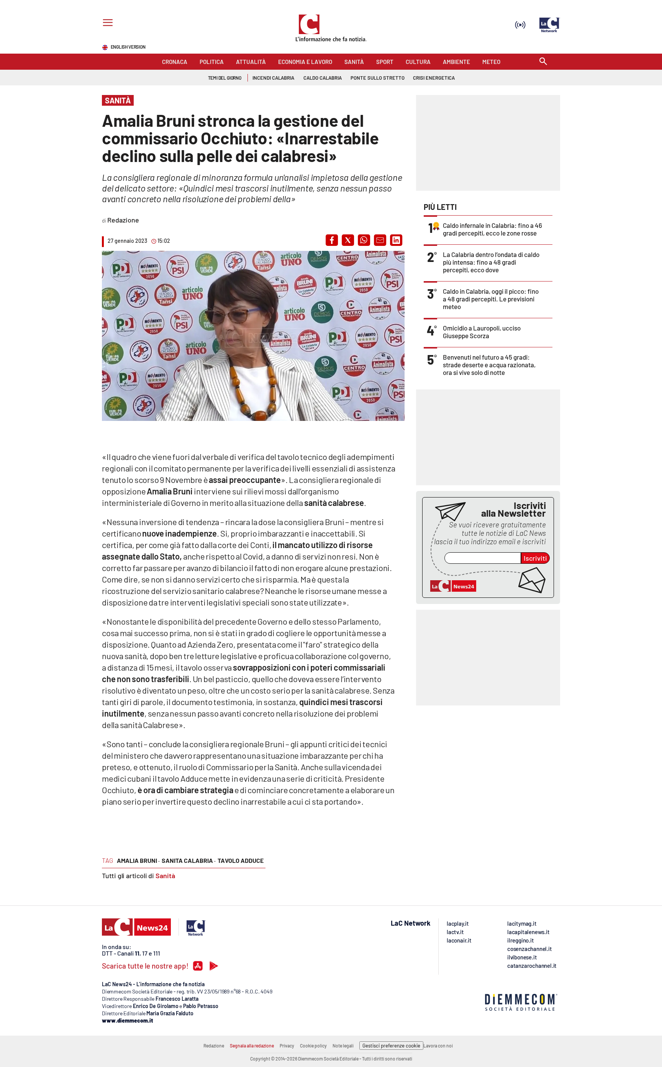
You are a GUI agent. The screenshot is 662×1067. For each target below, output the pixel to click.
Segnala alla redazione (252, 1045)
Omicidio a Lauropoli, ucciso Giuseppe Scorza (482, 331)
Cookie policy (313, 1045)
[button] (332, 240)
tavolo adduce (241, 860)
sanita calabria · (189, 860)
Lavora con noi (438, 1045)
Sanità (165, 875)
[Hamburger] (106, 23)
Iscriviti (535, 558)
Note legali (343, 1045)
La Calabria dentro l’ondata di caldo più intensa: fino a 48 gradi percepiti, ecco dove (491, 261)
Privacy (287, 1045)
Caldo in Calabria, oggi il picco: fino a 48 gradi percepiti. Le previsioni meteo (491, 298)
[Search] (543, 61)
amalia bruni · (138, 860)
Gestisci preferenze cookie (391, 1045)
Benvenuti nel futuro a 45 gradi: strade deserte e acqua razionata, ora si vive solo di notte (489, 364)
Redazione (213, 1045)
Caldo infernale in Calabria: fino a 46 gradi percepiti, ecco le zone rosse (492, 229)
